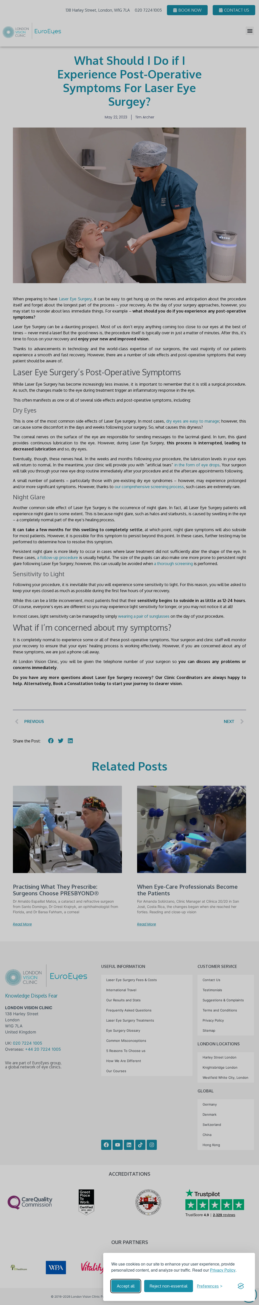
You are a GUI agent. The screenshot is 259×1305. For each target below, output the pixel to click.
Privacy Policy (222, 1270)
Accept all (126, 1286)
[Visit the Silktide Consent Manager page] (241, 1286)
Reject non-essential (168, 1286)
